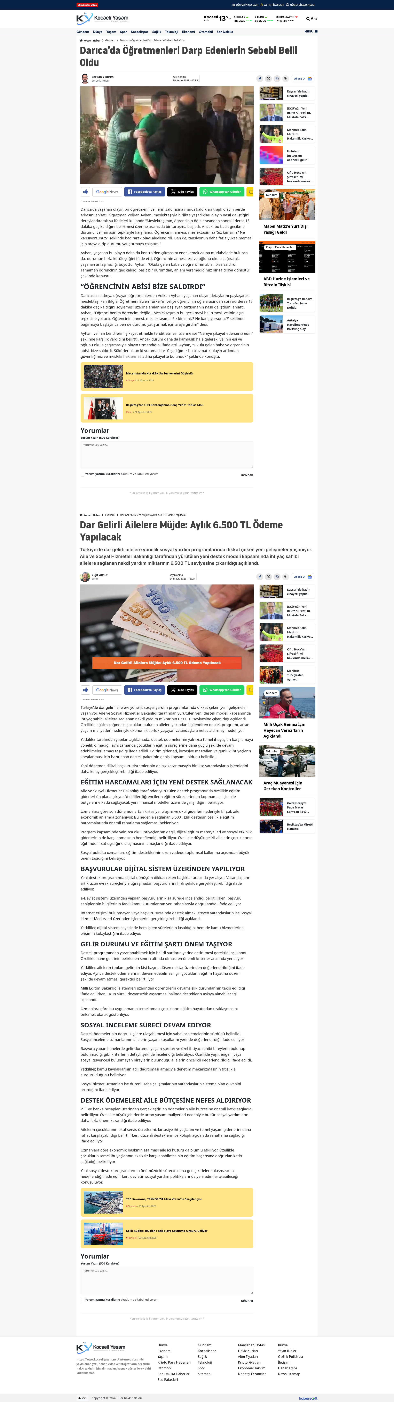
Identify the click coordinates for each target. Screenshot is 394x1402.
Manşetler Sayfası (252, 1345)
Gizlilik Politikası (290, 1356)
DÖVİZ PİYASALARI (247, 4)
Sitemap (204, 1374)
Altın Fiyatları (248, 1356)
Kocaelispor (139, 32)
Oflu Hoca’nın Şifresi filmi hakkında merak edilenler (298, 177)
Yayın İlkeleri (287, 1351)
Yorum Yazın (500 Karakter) (100, 438)
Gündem (83, 32)
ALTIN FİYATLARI (274, 4)
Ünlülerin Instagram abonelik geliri (297, 155)
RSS (84, 1398)
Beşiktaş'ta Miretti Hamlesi (300, 826)
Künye (283, 1345)
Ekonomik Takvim (251, 1368)
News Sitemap (289, 1374)
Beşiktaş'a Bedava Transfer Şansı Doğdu (299, 303)
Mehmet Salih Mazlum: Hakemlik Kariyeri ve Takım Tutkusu (300, 134)
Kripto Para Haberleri (174, 1362)
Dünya (97, 32)
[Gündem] (287, 204)
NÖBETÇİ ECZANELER (302, 4)
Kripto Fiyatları (249, 1362)
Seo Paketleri (168, 1379)
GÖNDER (247, 475)
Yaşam (111, 32)
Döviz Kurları (248, 1351)
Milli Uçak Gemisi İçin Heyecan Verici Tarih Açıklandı (284, 730)
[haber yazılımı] (308, 1398)
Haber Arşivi (287, 1368)
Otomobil (206, 32)
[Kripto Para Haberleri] (287, 257)
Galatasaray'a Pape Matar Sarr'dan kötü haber (297, 807)
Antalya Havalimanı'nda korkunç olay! (298, 324)
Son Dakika (225, 32)
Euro (260, 17)
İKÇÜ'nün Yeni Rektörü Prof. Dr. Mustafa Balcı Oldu (299, 112)
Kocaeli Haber (91, 40)
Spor (123, 32)
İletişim (283, 1362)
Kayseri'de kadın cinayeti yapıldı (298, 93)
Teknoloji (171, 32)
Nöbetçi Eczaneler (252, 1374)
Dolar (240, 17)
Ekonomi (188, 32)
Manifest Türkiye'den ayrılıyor (295, 675)
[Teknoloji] (287, 761)
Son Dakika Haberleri (174, 1374)
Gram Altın (286, 17)
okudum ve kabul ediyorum (121, 474)
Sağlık (156, 32)
